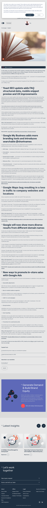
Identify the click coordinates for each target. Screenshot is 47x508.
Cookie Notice (26, 495)
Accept (29, 14)
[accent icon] (39, 502)
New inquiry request (6, 478)
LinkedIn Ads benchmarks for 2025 (8, 354)
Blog (2, 500)
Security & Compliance (6, 497)
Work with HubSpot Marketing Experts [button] (34, 405)
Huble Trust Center (40, 491)
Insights (9, 28)
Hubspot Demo (15, 491)
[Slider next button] (44, 426)
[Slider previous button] (39, 426)
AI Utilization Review (16, 493)
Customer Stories (5, 495)
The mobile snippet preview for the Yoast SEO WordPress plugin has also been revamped (21, 106)
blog (32, 341)
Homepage (3, 28)
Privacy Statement (27, 491)
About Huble (4, 491)
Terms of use (25, 493)
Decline (39, 14)
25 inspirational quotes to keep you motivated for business (13, 350)
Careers (3, 493)
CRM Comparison (5, 502)
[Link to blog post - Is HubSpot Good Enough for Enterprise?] (12, 445)
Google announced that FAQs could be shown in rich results (14, 98)
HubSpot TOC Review (16, 495)
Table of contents (8, 67)
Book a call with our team (8, 482)
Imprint (24, 497)
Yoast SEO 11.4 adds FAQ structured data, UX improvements (22, 131)
